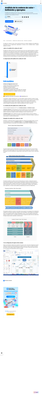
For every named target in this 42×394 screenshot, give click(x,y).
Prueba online (19, 21)
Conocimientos (9, 40)
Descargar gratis (9, 21)
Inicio (4, 40)
